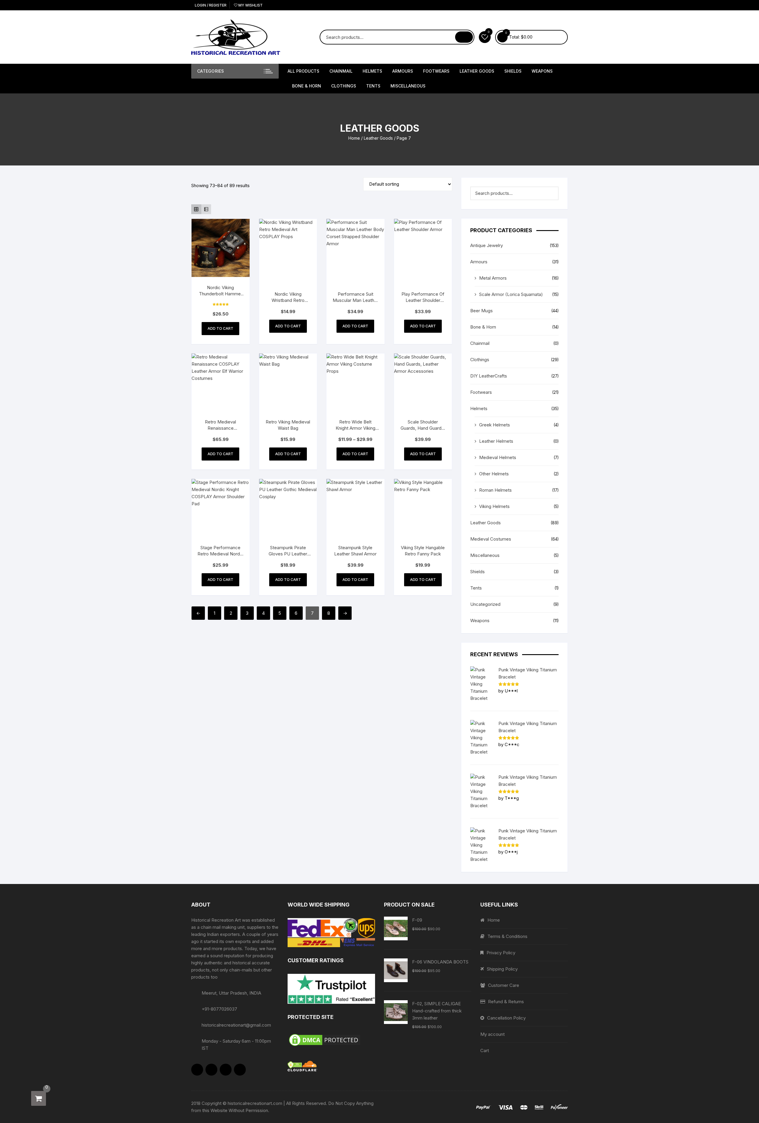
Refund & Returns (506, 1001)
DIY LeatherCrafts (488, 376)
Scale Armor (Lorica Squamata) (511, 294)
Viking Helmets (494, 506)
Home (354, 138)
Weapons (542, 71)
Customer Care (503, 985)
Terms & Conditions (507, 936)
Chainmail (341, 71)
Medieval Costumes (490, 539)
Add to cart (220, 328)
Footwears (436, 71)
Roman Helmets (495, 490)
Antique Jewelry (486, 245)
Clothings (343, 85)
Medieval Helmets (497, 457)
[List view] (206, 209)
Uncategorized (485, 604)
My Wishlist (250, 5)
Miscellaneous (407, 85)
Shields (513, 71)
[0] (38, 1098)
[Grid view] (196, 209)
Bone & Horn (306, 85)
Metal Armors (493, 278)
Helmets (372, 71)
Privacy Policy (501, 952)
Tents (373, 85)
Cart (484, 1050)
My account (492, 1034)
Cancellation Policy (506, 1018)
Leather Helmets (496, 441)
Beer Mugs (481, 310)
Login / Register (210, 5)
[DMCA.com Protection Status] (331, 1040)
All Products (303, 71)
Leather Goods (477, 71)
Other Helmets (494, 474)
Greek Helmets (494, 425)
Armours (402, 71)
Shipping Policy (502, 969)
